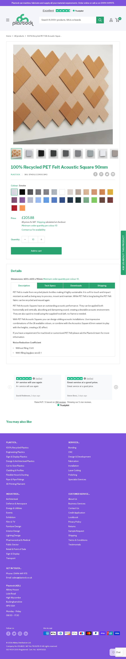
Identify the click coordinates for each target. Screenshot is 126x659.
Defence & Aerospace (16, 503)
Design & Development (79, 456)
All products (19, 36)
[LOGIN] (111, 20)
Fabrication (73, 461)
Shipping (41, 222)
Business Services (76, 503)
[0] (117, 20)
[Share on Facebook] (95, 174)
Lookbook (73, 517)
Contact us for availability (33, 229)
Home (8, 36)
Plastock (15, 174)
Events (9, 512)
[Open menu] (7, 20)
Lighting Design (13, 535)
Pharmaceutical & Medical (18, 540)
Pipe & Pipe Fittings (15, 479)
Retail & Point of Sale (16, 549)
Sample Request (76, 531)
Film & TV (10, 521)
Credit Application (76, 512)
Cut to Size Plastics (15, 465)
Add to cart (36, 250)
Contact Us (73, 508)
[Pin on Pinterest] (101, 174)
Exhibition (11, 517)
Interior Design (13, 531)
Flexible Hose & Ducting (17, 474)
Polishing (72, 474)
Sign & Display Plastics (16, 456)
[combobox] (67, 20)
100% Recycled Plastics (17, 447)
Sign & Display (13, 553)
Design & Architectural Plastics (20, 461)
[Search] (100, 20)
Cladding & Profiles (15, 470)
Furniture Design (13, 526)
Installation (73, 465)
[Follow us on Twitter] (14, 633)
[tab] (24, 285)
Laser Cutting (74, 470)
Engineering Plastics (15, 452)
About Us (72, 499)
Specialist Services (77, 479)
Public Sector (12, 544)
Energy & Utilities (14, 508)
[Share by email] (113, 174)
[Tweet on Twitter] (107, 174)
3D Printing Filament (15, 484)
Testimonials (74, 544)
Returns (72, 526)
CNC (70, 452)
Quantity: (15, 239)
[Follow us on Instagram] (20, 633)
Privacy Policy (74, 521)
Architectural (12, 499)
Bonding (72, 447)
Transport (10, 558)
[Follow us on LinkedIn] (26, 633)
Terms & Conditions (77, 540)
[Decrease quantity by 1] (25, 239)
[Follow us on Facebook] (8, 633)
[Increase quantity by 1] (41, 239)
